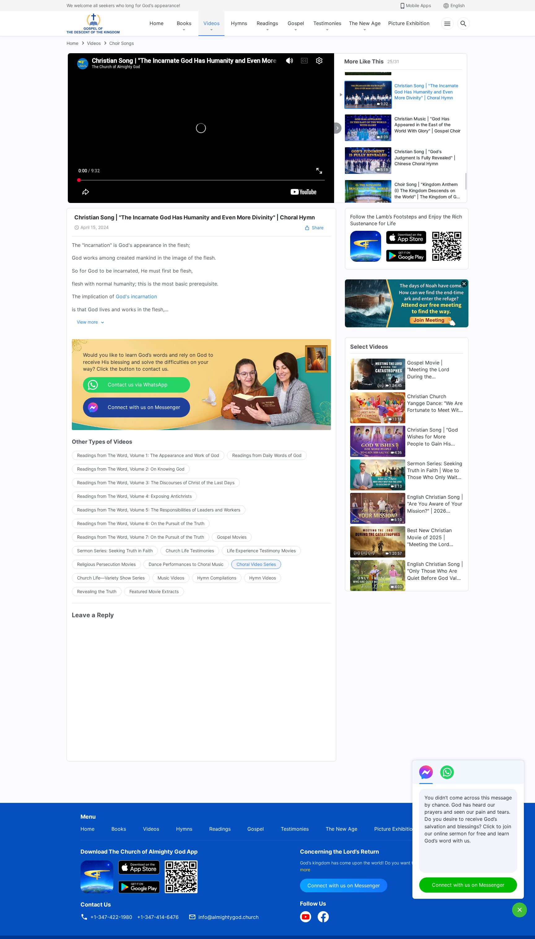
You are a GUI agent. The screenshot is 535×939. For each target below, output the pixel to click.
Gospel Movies (231, 537)
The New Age (365, 23)
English (457, 5)
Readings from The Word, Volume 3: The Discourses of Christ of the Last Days (155, 482)
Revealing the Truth (96, 591)
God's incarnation (136, 296)
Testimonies (327, 23)
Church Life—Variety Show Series (111, 577)
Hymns (239, 23)
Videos (211, 23)
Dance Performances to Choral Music (186, 564)
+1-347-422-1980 (111, 917)
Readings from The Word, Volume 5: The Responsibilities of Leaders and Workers (158, 509)
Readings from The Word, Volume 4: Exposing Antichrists (134, 496)
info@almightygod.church (228, 917)
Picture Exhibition (408, 23)
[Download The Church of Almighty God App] (96, 876)
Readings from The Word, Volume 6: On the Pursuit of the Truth (140, 523)
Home (156, 23)
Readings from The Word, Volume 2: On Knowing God (131, 469)
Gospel (296, 23)
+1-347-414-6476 (158, 917)
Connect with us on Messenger (343, 885)
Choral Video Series (256, 564)
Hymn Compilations (216, 577)
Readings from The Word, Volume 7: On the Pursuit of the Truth (140, 537)
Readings (267, 23)
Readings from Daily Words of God (267, 455)
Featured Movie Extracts (154, 591)
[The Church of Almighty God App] (365, 246)
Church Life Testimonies (190, 550)
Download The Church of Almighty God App (139, 851)
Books (184, 23)
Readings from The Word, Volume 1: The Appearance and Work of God (148, 455)
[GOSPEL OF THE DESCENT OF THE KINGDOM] (93, 23)
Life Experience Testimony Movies (261, 550)
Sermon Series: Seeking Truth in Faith (115, 550)
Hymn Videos (262, 577)
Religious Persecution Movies (106, 564)
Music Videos (171, 577)
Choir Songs (121, 43)
